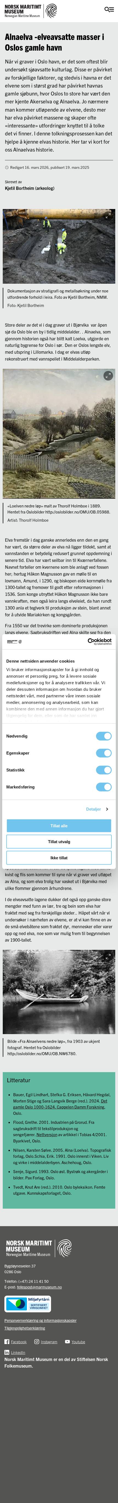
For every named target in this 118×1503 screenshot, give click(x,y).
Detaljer (93, 809)
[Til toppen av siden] (111, 1465)
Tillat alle (59, 825)
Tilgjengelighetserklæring (24, 1327)
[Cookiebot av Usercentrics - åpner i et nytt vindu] (88, 641)
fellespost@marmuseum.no (39, 1286)
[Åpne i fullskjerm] (108, 216)
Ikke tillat (59, 857)
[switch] (104, 752)
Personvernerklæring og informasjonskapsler (40, 1320)
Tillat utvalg (59, 841)
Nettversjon (46, 1134)
